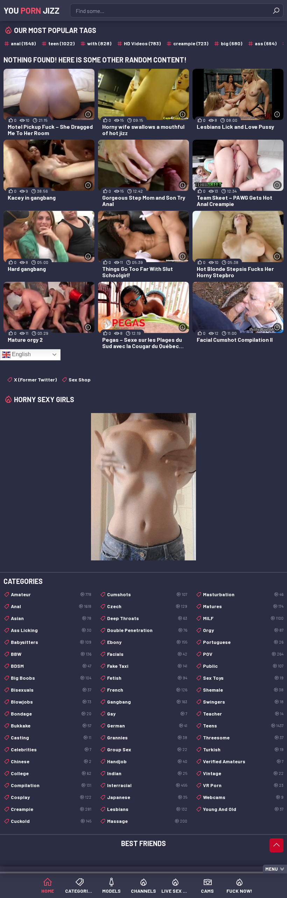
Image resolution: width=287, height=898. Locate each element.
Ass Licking (51, 630)
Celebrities (51, 749)
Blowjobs (51, 702)
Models (111, 891)
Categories (79, 891)
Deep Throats (147, 618)
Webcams (243, 797)
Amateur (51, 594)
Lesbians (147, 809)
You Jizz (31, 10)
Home (47, 891)
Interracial (147, 785)
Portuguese (243, 642)
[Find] (276, 10)
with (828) (99, 43)
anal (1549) (23, 43)
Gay (147, 714)
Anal (51, 606)
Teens (243, 726)
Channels (143, 891)
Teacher (243, 714)
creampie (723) (190, 43)
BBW (51, 654)
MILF (243, 618)
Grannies (147, 737)
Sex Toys (243, 678)
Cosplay (51, 797)
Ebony (147, 642)
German (147, 726)
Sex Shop (80, 380)
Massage (147, 821)
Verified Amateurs (243, 761)
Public (243, 666)
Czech (147, 606)
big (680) (231, 43)
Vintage (243, 773)
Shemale (243, 690)
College (51, 773)
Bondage (51, 714)
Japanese (147, 797)
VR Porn (243, 785)
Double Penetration (147, 630)
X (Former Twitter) (35, 380)
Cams (207, 891)
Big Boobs (51, 678)
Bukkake (51, 726)
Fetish (147, 678)
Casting (51, 737)
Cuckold (51, 821)
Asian (51, 618)
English (20, 354)
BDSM (51, 666)
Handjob (147, 761)
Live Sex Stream (175, 891)
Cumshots (147, 594)
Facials (147, 654)
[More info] (88, 114)
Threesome (243, 737)
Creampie (51, 809)
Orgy (243, 630)
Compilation (51, 785)
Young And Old (243, 809)
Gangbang (147, 702)
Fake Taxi (147, 666)
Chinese (51, 761)
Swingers (243, 702)
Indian (147, 773)
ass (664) (265, 43)
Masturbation (243, 594)
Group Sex (147, 749)
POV (243, 654)
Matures (243, 606)
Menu (271, 869)
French (147, 690)
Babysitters (51, 642)
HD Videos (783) (142, 43)
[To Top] (277, 845)
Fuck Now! (239, 891)
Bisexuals (51, 690)
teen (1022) (61, 43)
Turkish (243, 749)
